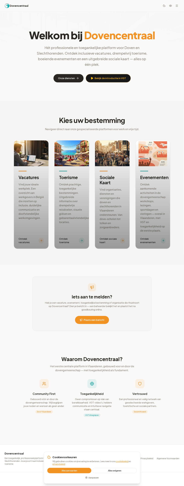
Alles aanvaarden (69, 470)
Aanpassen (93, 477)
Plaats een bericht (94, 319)
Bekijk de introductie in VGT (110, 78)
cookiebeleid (122, 461)
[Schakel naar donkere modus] (164, 5)
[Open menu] (176, 5)
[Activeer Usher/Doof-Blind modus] (170, 5)
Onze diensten (66, 78)
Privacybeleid (147, 458)
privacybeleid (58, 464)
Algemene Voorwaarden (168, 458)
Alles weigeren (114, 470)
